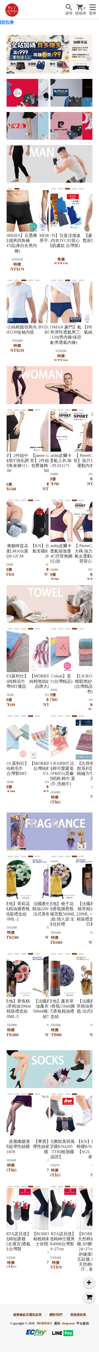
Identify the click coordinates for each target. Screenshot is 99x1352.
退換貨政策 (78, 1315)
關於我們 (56, 1315)
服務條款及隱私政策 (27, 1315)
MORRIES (44, 1323)
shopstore (68, 1323)
